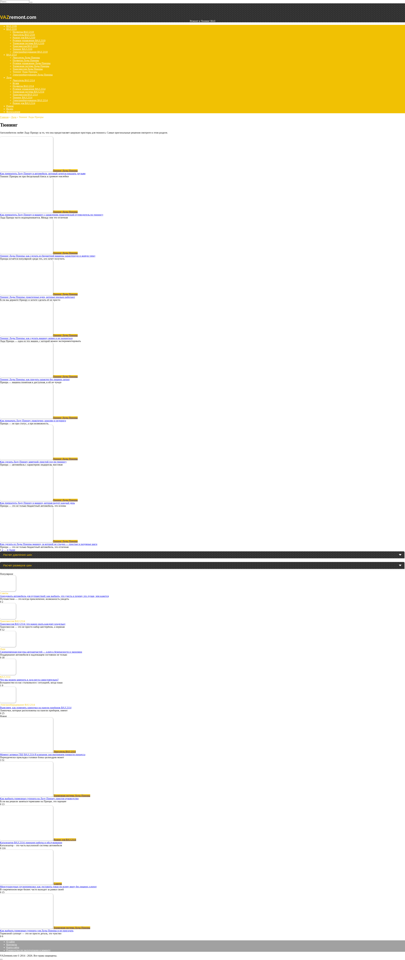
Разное (10, 106)
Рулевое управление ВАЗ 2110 (29, 40)
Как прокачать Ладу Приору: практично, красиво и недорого (33, 420)
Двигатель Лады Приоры (26, 57)
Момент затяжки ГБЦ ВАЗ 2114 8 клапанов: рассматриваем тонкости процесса (42, 754)
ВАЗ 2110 (11, 29)
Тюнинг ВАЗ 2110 (22, 49)
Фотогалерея (13, 111)
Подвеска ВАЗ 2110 (23, 32)
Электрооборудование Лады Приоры (33, 74)
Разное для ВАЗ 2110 (24, 37)
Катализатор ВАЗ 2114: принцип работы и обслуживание (31, 842)
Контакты (11, 944)
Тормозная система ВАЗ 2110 (28, 43)
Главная (4, 117)
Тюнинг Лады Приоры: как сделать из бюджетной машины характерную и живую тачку (47, 256)
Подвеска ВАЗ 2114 (23, 86)
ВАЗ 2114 (11, 54)
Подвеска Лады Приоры (26, 60)
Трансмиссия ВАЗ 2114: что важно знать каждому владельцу (32, 624)
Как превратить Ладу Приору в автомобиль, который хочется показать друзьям (42, 173)
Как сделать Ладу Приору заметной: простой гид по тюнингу (33, 461)
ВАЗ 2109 (11, 26)
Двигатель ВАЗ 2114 (24, 80)
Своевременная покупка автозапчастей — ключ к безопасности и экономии (41, 652)
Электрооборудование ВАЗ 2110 (30, 52)
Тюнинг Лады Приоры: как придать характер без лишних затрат (35, 379)
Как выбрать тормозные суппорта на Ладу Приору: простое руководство (39, 798)
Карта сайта (12, 947)
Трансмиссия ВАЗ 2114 (25, 94)
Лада (9, 77)
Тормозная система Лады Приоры (31, 66)
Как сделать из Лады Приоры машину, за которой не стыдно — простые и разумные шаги (48, 544)
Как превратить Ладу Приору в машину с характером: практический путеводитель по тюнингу (51, 214)
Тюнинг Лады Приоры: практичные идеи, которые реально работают (37, 297)
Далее (12, 550)
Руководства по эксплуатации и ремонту (28, 950)
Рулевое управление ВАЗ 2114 (29, 89)
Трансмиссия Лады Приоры (28, 69)
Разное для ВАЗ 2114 (24, 103)
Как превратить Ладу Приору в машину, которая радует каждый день (37, 503)
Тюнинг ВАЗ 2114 (22, 97)
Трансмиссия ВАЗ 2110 (25, 46)
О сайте (10, 941)
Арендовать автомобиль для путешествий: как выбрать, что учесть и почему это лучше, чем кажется (54, 596)
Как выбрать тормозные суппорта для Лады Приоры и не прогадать (36, 930)
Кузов (16, 83)
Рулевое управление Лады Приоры (31, 63)
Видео (9, 109)
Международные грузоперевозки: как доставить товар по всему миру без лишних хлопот (48, 886)
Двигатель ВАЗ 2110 (24, 34)
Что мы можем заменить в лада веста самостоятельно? (29, 679)
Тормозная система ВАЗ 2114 (28, 91)
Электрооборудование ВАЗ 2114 (30, 100)
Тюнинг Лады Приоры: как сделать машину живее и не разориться (36, 338)
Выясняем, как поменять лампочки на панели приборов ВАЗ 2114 (35, 707)
